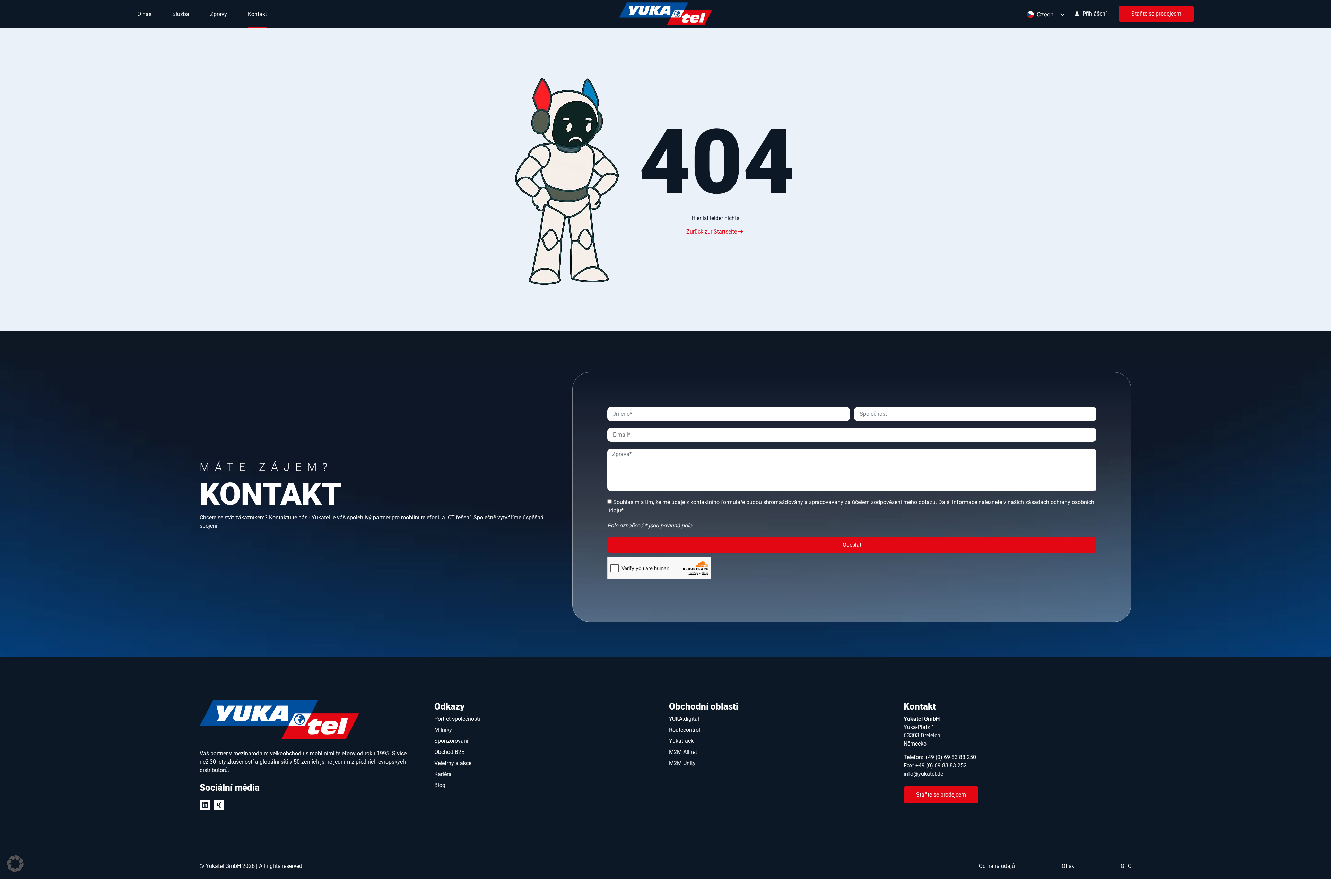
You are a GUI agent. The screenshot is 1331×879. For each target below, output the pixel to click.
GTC (1126, 866)
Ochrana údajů (997, 866)
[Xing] (219, 805)
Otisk (1068, 866)
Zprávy (218, 14)
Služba (180, 14)
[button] (15, 864)
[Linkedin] (205, 805)
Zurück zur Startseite (712, 231)
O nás (144, 14)
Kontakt (257, 14)
